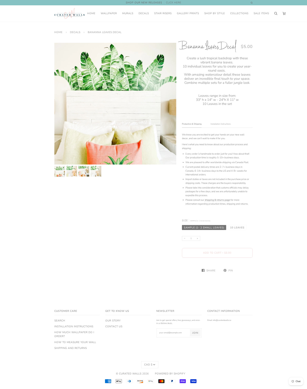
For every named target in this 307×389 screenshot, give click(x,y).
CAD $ (148, 364)
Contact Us (113, 326)
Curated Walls (130, 373)
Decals (75, 32)
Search (59, 320)
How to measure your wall (75, 342)
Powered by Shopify (170, 373)
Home (58, 32)
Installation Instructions (73, 326)
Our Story (113, 320)
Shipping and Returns (70, 348)
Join (195, 333)
